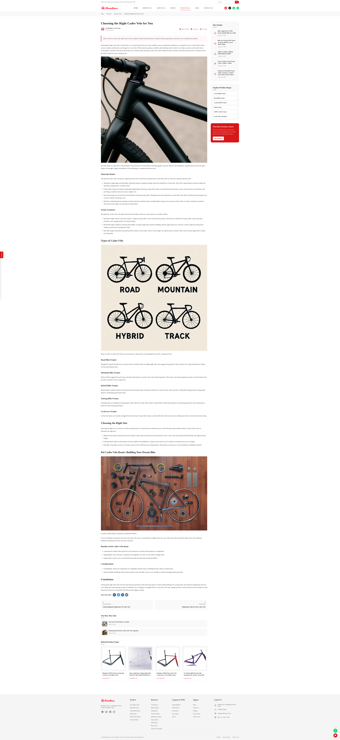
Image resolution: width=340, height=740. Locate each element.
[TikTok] (229, 8)
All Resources (154, 705)
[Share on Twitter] (118, 594)
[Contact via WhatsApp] (335, 731)
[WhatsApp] (237, 8)
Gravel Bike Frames (220, 93)
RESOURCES (185, 8)
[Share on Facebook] (114, 594)
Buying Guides (154, 707)
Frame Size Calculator (220, 116)
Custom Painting (134, 719)
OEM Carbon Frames (220, 112)
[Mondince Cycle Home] (110, 8)
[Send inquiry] (335, 735)
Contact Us (196, 707)
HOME (136, 8)
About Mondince (176, 705)
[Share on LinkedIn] (122, 594)
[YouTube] (225, 8)
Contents (1, 255)
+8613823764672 (222, 709)
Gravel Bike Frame (135, 705)
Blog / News (154, 725)
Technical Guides (155, 714)
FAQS (197, 8)
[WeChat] (233, 8)
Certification (175, 710)
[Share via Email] (126, 594)
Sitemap (195, 710)
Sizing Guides (154, 719)
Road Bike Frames (219, 98)
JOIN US (173, 8)
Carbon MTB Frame (135, 710)
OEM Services (175, 707)
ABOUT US (160, 8)
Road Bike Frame (134, 707)
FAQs (194, 705)
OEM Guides (154, 722)
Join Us (174, 716)
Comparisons (154, 710)
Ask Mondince (218, 138)
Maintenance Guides (156, 716)
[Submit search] (237, 2)
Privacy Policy (196, 714)
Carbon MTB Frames (220, 102)
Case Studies (175, 714)
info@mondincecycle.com (224, 713)
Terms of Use (196, 716)
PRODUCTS (147, 8)
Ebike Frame (218, 107)
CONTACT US (208, 8)
